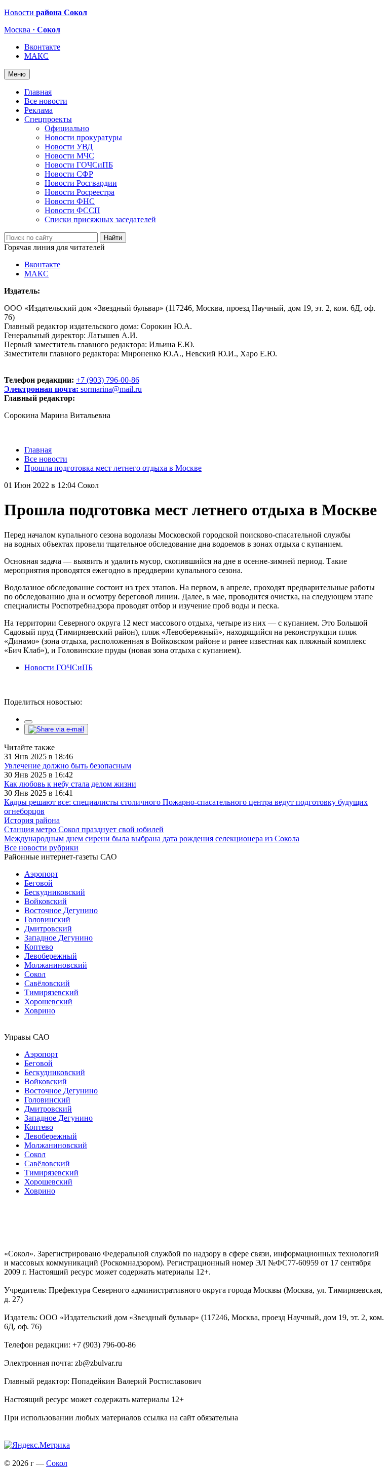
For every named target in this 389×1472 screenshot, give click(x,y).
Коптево (38, 947)
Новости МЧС (69, 155)
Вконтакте (42, 47)
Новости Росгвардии (81, 183)
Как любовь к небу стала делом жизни (70, 784)
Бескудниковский (54, 892)
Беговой (38, 883)
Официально (67, 128)
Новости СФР (69, 174)
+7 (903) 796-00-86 (71, 384)
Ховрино (39, 1010)
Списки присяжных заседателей (100, 219)
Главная (38, 92)
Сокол (35, 974)
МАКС (36, 56)
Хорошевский (48, 1001)
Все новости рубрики (41, 847)
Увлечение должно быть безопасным (67, 765)
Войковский (45, 901)
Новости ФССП (72, 210)
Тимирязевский (51, 992)
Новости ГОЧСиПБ (79, 164)
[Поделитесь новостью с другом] (56, 729)
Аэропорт (41, 874)
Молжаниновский (55, 965)
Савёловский (47, 983)
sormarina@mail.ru (111, 389)
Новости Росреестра (79, 192)
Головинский (47, 919)
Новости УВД (69, 146)
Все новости (45, 101)
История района (32, 820)
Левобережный (50, 956)
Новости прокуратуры (83, 137)
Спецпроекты (48, 119)
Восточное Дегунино (61, 910)
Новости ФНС (70, 201)
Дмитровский (48, 928)
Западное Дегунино (58, 937)
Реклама (38, 110)
